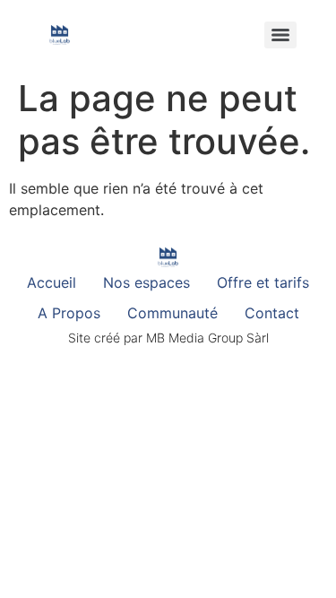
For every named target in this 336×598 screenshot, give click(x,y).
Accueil (51, 282)
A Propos (69, 313)
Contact (272, 313)
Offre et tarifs (263, 282)
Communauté (172, 313)
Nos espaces (146, 282)
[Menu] (280, 35)
